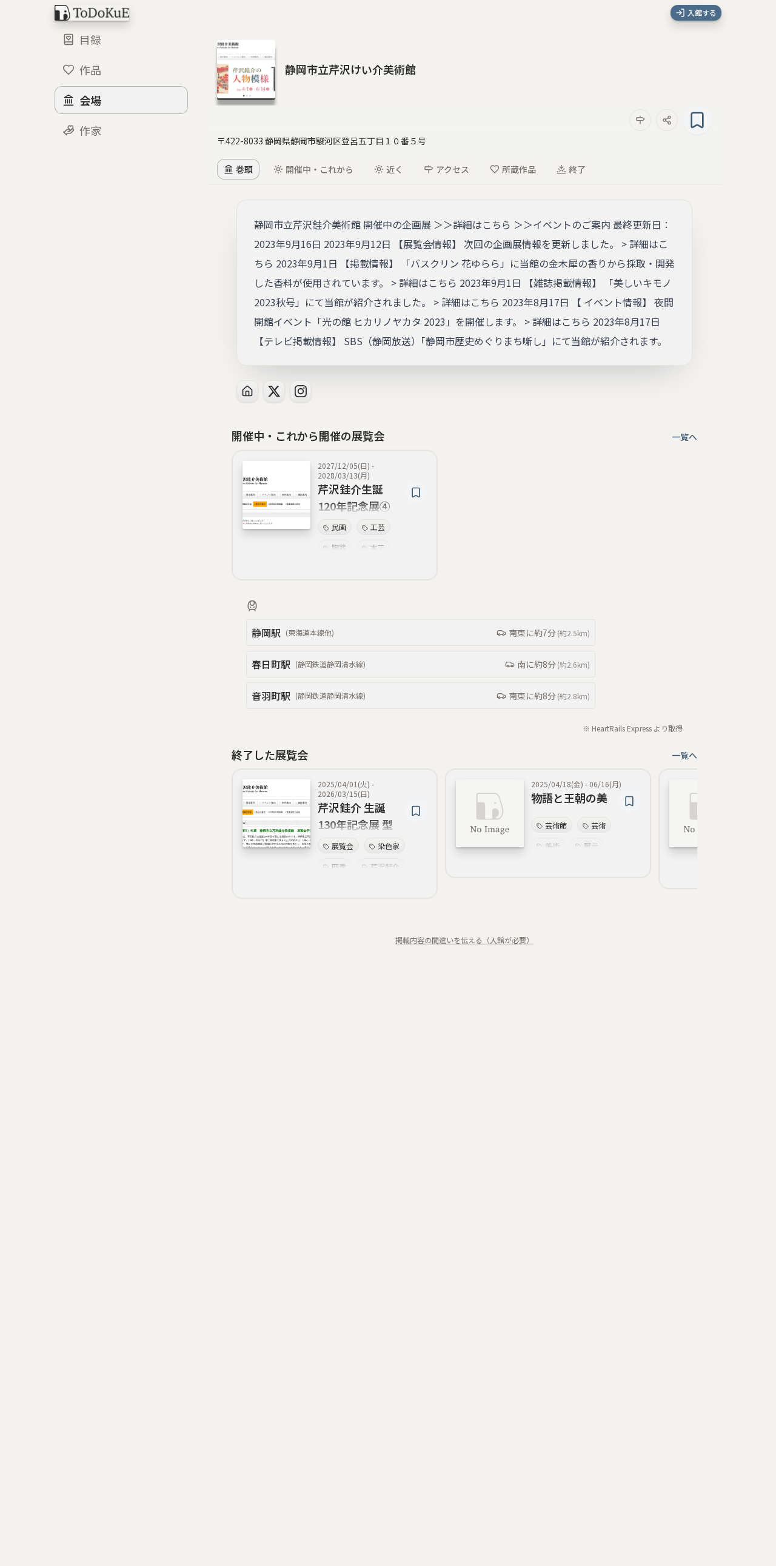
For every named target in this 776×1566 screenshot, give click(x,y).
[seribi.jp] (247, 391)
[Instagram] (301, 391)
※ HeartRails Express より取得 (633, 728)
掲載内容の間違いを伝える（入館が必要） (464, 940)
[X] (274, 391)
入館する (702, 12)
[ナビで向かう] (640, 120)
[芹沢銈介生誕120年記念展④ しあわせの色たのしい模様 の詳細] (276, 495)
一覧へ (684, 437)
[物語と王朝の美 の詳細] (490, 813)
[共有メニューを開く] (667, 120)
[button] (350, 69)
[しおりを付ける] (697, 120)
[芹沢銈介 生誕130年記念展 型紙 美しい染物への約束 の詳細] (276, 813)
